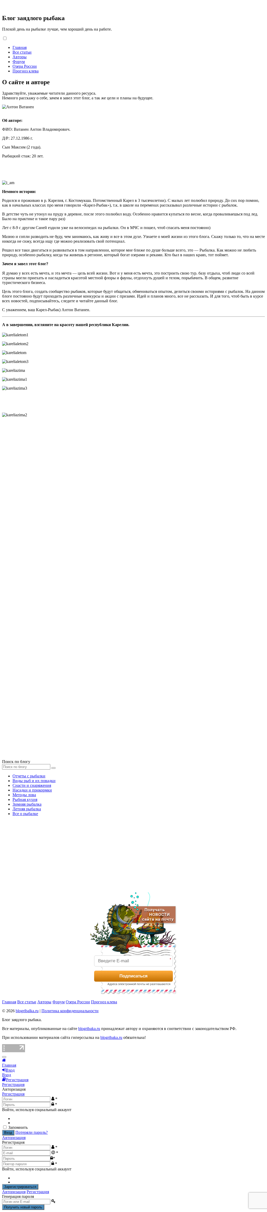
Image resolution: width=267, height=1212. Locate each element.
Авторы (20, 57)
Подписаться (133, 976)
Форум (19, 61)
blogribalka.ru (27, 1011)
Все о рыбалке (25, 813)
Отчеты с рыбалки (29, 776)
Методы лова (24, 795)
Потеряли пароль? (31, 1132)
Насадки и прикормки (32, 790)
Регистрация (13, 1094)
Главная (20, 47)
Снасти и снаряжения (32, 785)
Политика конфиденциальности (70, 1011)
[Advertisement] (41, 853)
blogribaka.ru (89, 1028)
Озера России (25, 66)
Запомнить (18, 1127)
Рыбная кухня (25, 799)
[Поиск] (53, 768)
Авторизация (14, 1137)
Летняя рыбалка (27, 809)
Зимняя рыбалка (27, 804)
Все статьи (22, 52)
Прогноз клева (26, 71)
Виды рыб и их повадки (34, 780)
